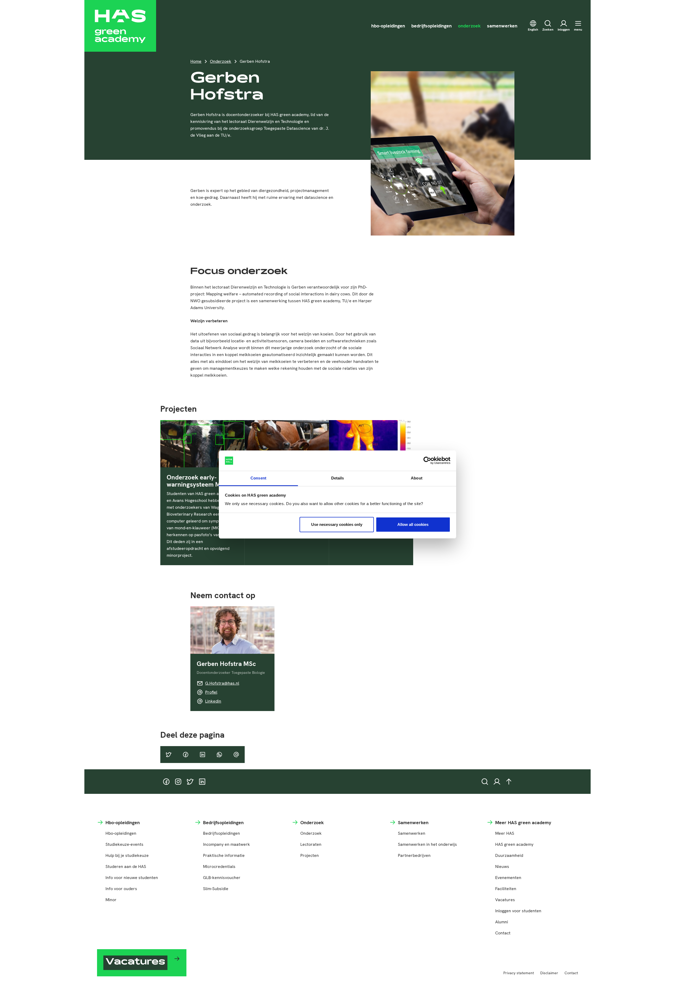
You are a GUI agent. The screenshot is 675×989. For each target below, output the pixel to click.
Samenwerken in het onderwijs (427, 844)
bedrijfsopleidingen (431, 26)
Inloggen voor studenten (518, 911)
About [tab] (416, 478)
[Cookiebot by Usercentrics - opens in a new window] (427, 461)
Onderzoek (220, 61)
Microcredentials (219, 866)
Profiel (211, 692)
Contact (502, 933)
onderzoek (469, 26)
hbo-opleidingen (388, 26)
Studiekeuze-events (124, 844)
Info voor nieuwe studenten (131, 877)
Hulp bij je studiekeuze (127, 855)
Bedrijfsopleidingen (221, 833)
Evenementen (508, 877)
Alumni (501, 922)
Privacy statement (518, 973)
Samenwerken (411, 833)
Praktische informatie (224, 855)
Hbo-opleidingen (120, 833)
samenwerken (502, 26)
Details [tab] (337, 478)
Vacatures (505, 899)
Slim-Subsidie (215, 888)
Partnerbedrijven (414, 855)
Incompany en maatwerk (226, 844)
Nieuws (502, 866)
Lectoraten (310, 844)
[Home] (120, 26)
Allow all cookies (412, 524)
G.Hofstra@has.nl (222, 683)
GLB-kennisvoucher (221, 877)
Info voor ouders (121, 888)
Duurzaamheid (509, 855)
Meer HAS (504, 833)
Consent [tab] (258, 478)
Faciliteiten (505, 888)
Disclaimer (549, 973)
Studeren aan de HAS (125, 866)
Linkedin (213, 701)
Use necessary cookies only (336, 524)
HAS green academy (514, 844)
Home (195, 61)
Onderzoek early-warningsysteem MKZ (198, 480)
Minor (111, 899)
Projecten (309, 855)
